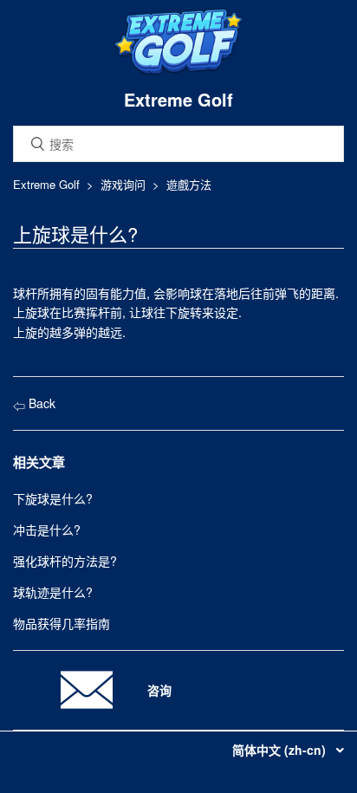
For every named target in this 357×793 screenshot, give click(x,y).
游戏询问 (123, 184)
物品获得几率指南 (61, 623)
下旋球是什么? (53, 498)
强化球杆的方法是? (65, 560)
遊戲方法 (188, 184)
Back (40, 403)
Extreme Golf (46, 184)
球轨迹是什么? (53, 592)
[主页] (178, 71)
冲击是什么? (47, 529)
